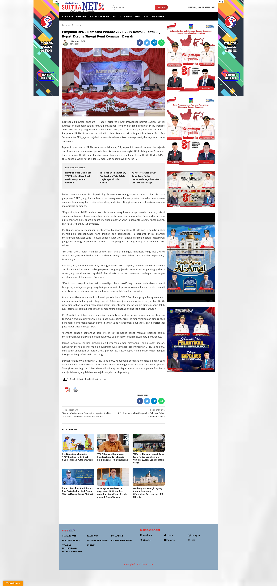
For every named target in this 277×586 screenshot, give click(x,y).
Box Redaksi (93, 535)
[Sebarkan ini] (140, 42)
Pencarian (161, 7)
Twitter (170, 535)
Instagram (196, 535)
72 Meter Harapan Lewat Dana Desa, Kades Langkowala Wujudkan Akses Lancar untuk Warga (148, 458)
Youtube (171, 540)
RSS (193, 540)
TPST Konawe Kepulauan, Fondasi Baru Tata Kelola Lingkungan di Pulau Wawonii (112, 457)
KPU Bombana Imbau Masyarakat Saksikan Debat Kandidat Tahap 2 (141, 413)
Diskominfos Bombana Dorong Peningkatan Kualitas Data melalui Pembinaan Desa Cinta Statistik (86, 413)
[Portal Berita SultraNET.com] (83, 7)
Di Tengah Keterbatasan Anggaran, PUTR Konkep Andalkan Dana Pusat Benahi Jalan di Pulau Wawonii (112, 492)
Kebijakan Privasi (71, 540)
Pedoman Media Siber (98, 540)
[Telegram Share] (154, 42)
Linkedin (147, 540)
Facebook (147, 535)
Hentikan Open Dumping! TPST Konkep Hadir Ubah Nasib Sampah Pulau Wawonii (77, 457)
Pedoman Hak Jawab (121, 540)
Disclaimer (117, 535)
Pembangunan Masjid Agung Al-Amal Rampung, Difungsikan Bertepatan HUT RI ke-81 (148, 492)
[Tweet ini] (147, 42)
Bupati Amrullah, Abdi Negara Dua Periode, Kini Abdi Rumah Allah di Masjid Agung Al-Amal (77, 491)
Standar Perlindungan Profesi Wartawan (72, 548)
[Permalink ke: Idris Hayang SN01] (65, 42)
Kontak (91, 545)
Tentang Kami (69, 535)
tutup (56, 1)
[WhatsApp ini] (161, 42)
